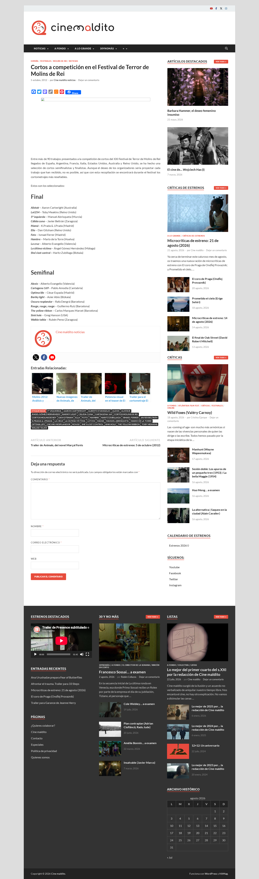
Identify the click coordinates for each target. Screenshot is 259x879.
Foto (85, 417)
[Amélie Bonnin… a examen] (110, 743)
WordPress (211, 873)
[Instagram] (226, 8)
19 (188, 833)
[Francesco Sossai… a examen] (129, 625)
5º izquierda (54, 411)
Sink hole (110, 424)
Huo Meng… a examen (206, 490)
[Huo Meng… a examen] (178, 490)
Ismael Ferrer (131, 417)
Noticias (39, 48)
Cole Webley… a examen (139, 703)
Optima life (38, 424)
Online (171, 408)
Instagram (175, 585)
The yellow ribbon (129, 424)
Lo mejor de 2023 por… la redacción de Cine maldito (208, 766)
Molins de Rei (60, 61)
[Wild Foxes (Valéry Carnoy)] (197, 384)
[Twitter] (221, 8)
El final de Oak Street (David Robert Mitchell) (209, 339)
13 (197, 825)
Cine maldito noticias (65, 80)
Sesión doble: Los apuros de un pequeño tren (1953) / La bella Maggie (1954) (209, 472)
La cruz (58, 421)
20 (197, 833)
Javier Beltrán (149, 417)
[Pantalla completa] (87, 654)
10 (171, 825)
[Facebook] (216, 8)
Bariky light (69, 414)
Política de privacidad (44, 751)
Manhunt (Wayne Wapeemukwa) (203, 451)
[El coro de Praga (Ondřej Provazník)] (178, 279)
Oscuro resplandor (58, 424)
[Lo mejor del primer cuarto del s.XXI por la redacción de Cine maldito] (197, 625)
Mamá (100, 421)
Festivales (45, 61)
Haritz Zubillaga (111, 417)
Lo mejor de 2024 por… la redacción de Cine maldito (208, 727)
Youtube (174, 567)
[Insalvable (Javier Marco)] (110, 763)
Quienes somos (40, 757)
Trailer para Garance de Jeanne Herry (53, 702)
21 (206, 833)
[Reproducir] (35, 654)
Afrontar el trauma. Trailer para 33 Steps (55, 683)
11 (180, 825)
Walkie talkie (39, 427)
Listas (194, 665)
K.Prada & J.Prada (42, 421)
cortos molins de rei (126, 414)
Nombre (37, 526)
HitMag (223, 873)
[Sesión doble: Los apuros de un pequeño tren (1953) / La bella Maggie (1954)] (178, 469)
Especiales (37, 744)
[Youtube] (211, 8)
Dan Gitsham (65, 417)
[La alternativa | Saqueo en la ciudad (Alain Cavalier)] (178, 510)
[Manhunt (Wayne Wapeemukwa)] (178, 449)
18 (180, 833)
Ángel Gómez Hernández (46, 414)
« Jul (169, 857)
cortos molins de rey (44, 417)
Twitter (173, 579)
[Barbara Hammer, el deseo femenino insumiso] (197, 86)
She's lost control (92, 424)
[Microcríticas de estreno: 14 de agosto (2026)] (178, 318)
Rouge (76, 424)
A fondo (60, 48)
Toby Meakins (149, 424)
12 (188, 825)
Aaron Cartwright (74, 411)
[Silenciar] (82, 654)
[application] (61, 640)
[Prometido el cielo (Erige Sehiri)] (178, 298)
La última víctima (75, 421)
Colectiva (183, 665)
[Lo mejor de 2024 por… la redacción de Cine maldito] (178, 726)
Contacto (36, 738)
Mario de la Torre (141, 421)
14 (206, 825)
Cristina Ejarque (199, 417)
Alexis (115, 411)
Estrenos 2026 (178, 545)
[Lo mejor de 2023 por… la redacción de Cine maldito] (178, 765)
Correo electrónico (46, 542)
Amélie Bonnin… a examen (140, 743)
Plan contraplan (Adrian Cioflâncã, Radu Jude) (138, 725)
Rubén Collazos (128, 676)
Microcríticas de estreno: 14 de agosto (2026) (209, 319)
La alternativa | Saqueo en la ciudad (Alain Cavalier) (209, 511)
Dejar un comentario (88, 80)
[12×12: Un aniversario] (178, 745)
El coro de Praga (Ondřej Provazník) (52, 696)
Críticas (205, 405)
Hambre (94, 417)
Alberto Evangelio (99, 411)
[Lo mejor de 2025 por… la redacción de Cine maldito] (178, 706)
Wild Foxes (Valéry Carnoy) (189, 412)
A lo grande (83, 48)
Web (33, 558)
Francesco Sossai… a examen (122, 672)
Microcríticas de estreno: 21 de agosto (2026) (58, 690)
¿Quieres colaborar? (43, 725)
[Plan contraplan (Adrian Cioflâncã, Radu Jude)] (110, 723)
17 (171, 833)
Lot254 (91, 421)
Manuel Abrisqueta (117, 421)
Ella (77, 417)
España (34, 61)
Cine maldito (197, 250)
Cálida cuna (86, 414)
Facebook (175, 573)
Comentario (40, 479)
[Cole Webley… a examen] (110, 704)
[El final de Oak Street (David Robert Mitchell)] (178, 338)
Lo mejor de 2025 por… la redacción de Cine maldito (208, 708)
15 (215, 825)
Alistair (125, 411)
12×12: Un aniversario (205, 745)
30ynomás (107, 48)
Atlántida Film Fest (188, 405)
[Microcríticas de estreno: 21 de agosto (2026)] (197, 214)
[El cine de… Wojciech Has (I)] (197, 145)
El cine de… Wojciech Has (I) (186, 169)
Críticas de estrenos (194, 236)
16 (223, 825)
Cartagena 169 (103, 414)
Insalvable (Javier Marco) (139, 762)
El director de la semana (136, 665)
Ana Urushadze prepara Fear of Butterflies (56, 677)
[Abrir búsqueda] (226, 48)
